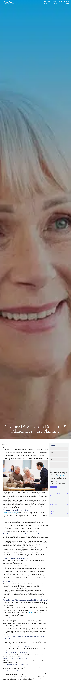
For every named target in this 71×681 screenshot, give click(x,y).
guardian (31, 612)
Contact (67, 3)
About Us (45, 3)
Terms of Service (63, 475)
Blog (61, 3)
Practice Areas (54, 3)
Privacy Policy (56, 475)
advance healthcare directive (11, 512)
